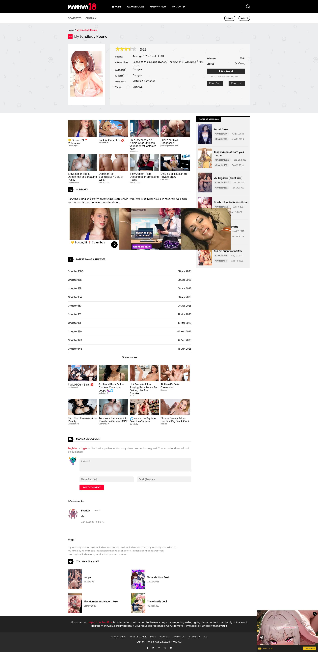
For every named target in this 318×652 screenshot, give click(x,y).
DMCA (153, 636)
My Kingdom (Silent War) (228, 178)
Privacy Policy (118, 636)
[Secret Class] (205, 134)
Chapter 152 (74, 314)
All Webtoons (135, 6)
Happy (87, 577)
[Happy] (75, 579)
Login (84, 448)
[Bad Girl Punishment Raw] (205, 256)
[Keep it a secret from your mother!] (205, 158)
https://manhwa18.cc (100, 622)
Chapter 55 (221, 255)
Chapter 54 (221, 260)
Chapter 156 (75, 280)
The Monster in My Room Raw (101, 601)
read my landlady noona (81, 554)
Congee (137, 69)
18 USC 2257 (194, 636)
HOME (117, 6)
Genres (89, 18)
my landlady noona (78, 547)
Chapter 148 (75, 348)
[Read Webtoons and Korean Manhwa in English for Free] (82, 9)
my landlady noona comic (105, 547)
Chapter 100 (221, 165)
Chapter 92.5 (221, 206)
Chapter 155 (74, 288)
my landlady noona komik (162, 547)
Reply (97, 510)
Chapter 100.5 (222, 159)
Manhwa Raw (158, 6)
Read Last (236, 83)
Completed (74, 18)
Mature (137, 81)
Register (72, 448)
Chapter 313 (221, 139)
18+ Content (179, 6)
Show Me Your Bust (158, 577)
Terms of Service (137, 636)
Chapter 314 (221, 133)
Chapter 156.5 (75, 271)
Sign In (229, 18)
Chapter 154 (75, 297)
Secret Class (221, 129)
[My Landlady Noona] (86, 95)
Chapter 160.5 (222, 182)
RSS (205, 636)
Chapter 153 (74, 305)
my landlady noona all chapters (114, 550)
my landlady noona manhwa (111, 554)
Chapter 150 (75, 331)
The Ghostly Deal (157, 601)
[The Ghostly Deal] (138, 603)
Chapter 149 (75, 340)
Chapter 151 (74, 323)
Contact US (179, 636)
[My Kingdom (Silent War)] (205, 183)
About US (164, 636)
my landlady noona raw (133, 547)
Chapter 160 (221, 187)
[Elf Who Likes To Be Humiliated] (205, 207)
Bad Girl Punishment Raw (228, 251)
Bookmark (227, 71)
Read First (214, 83)
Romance (149, 81)
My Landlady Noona (87, 30)
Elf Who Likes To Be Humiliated (231, 202)
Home (71, 30)
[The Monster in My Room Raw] (75, 603)
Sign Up (244, 18)
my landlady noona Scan (81, 550)
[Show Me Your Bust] (138, 579)
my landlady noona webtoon (148, 550)
